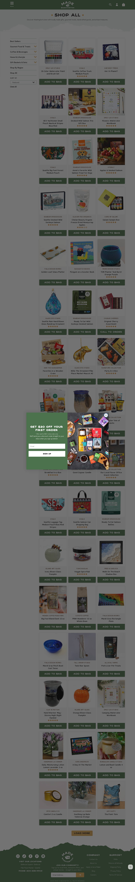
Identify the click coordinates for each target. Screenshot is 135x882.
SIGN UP (47, 454)
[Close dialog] (106, 415)
